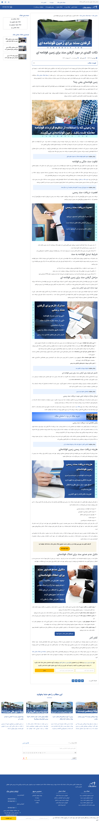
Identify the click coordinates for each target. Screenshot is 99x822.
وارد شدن (25, 743)
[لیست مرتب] (32, 753)
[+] (45, 752)
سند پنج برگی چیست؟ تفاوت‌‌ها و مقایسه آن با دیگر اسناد (74, 187)
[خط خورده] (30, 753)
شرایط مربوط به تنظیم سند (82, 368)
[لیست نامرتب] (34, 753)
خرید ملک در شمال (83, 179)
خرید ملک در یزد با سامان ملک (67, 416)
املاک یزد (78, 407)
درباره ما (52, 2)
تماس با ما (43, 2)
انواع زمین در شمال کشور (65, 662)
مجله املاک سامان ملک (85, 16)
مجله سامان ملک (61, 2)
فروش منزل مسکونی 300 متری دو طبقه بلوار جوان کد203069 (12, 41)
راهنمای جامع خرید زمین (82, 391)
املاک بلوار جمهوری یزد (15, 22)
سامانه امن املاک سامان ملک (39, 652)
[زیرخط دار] (28, 753)
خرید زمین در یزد (88, 662)
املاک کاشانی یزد (15, 28)
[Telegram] (2, 2)
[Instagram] (5, 2)
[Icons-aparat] (8, 2)
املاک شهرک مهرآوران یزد (15, 25)
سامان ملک (94, 16)
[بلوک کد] (38, 753)
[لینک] (40, 753)
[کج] (26, 753)
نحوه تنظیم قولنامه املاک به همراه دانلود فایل (77, 156)
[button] (33, 63)
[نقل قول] (36, 753)
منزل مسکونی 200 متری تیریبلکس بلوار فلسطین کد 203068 (11, 49)
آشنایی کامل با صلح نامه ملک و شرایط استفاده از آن (76, 444)
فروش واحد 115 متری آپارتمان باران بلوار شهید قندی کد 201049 (11, 58)
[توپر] (24, 753)
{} (42, 752)
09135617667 (64, 549)
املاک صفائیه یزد (15, 19)
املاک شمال (61, 791)
